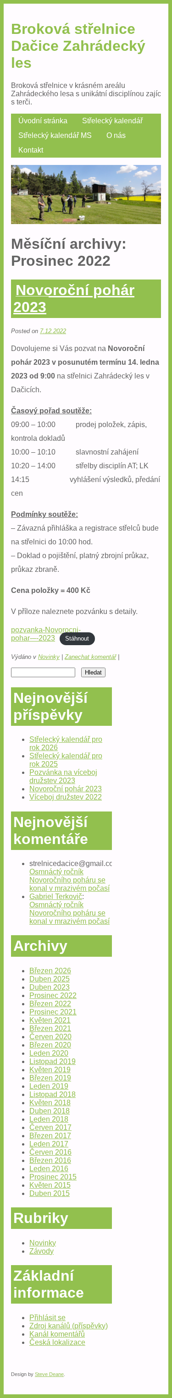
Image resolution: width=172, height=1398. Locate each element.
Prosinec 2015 (53, 1177)
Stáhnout (77, 638)
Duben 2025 (49, 979)
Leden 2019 (48, 1086)
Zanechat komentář (90, 656)
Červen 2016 (50, 1152)
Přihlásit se (47, 1317)
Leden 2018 (48, 1119)
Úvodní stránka (42, 121)
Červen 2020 (50, 1037)
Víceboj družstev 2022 (65, 797)
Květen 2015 (50, 1185)
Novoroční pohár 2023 (73, 298)
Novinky (49, 656)
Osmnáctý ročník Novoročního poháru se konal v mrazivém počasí (69, 880)
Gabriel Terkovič (55, 896)
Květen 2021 (50, 1020)
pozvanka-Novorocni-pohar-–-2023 (46, 634)
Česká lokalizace (57, 1342)
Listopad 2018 (52, 1094)
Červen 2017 (50, 1127)
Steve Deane (49, 1374)
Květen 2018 (50, 1103)
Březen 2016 (50, 1160)
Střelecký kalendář (112, 121)
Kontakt (30, 150)
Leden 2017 (48, 1144)
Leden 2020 (48, 1053)
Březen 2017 (50, 1136)
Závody (41, 1251)
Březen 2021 (50, 1028)
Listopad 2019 (52, 1061)
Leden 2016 (48, 1169)
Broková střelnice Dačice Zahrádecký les (78, 46)
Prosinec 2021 (53, 1012)
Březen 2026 (50, 971)
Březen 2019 (50, 1078)
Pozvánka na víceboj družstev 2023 (63, 776)
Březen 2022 (50, 1004)
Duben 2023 (49, 987)
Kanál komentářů (57, 1334)
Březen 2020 (50, 1045)
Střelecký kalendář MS (55, 135)
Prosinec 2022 (53, 995)
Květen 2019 (50, 1070)
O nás (116, 135)
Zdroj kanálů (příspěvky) (68, 1326)
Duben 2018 (49, 1111)
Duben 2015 (49, 1193)
